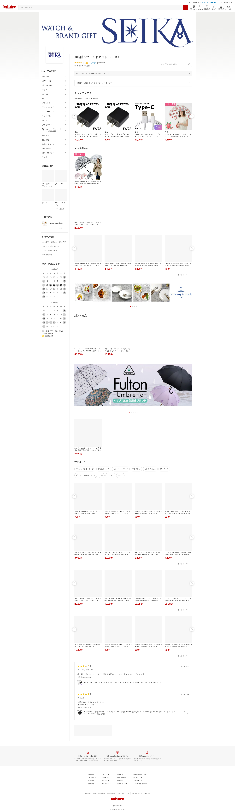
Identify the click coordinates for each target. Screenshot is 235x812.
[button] (226, 8)
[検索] (185, 13)
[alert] (133, 79)
